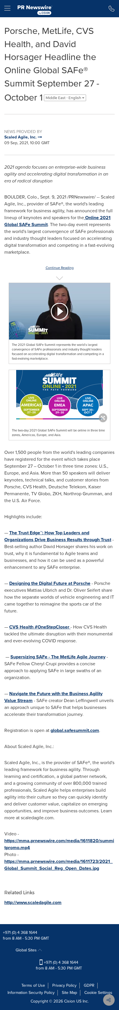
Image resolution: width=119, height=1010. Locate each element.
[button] (59, 311)
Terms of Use (33, 985)
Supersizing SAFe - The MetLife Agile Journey (57, 657)
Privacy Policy (64, 985)
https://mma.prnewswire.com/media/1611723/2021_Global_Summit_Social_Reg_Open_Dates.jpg (58, 865)
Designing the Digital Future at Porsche (49, 583)
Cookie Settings (98, 993)
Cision (69, 1001)
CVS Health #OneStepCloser (39, 627)
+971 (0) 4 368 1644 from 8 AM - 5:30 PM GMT (59, 965)
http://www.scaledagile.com (33, 902)
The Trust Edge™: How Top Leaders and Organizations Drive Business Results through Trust (57, 536)
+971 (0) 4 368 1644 (20, 933)
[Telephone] (111, 8)
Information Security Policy (31, 993)
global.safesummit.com (75, 730)
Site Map (69, 993)
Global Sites (27, 950)
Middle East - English (64, 98)
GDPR (89, 985)
